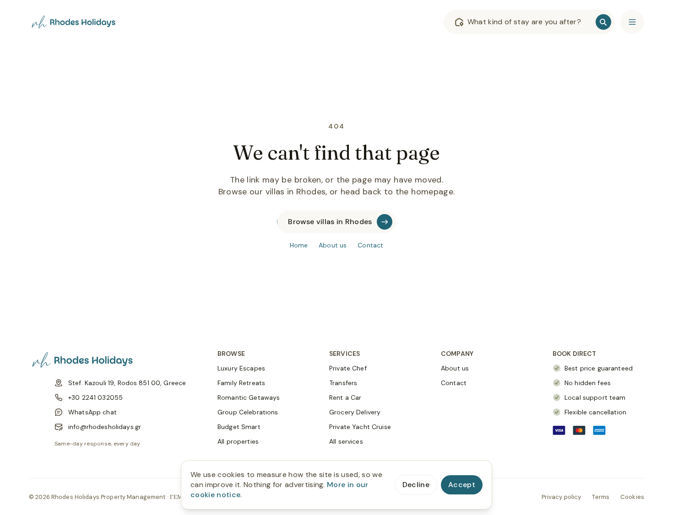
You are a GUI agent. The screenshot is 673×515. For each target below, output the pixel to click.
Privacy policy (561, 497)
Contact (370, 245)
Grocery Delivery (354, 412)
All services (346, 441)
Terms (600, 497)
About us (333, 245)
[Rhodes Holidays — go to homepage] (74, 22)
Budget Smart (239, 427)
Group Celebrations (247, 412)
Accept (461, 484)
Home (299, 245)
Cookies (632, 497)
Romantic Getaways (248, 397)
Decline (415, 484)
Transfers (343, 383)
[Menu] (632, 22)
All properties (238, 441)
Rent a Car (345, 397)
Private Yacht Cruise (360, 427)
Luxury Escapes (241, 368)
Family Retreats (241, 383)
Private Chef (348, 368)
